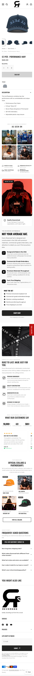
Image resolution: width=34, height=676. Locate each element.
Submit (16, 648)
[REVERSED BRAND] (17, 4)
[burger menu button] (3, 4)
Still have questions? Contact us (14, 542)
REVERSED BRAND (14, 670)
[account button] (27, 4)
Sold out (17, 75)
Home (3, 48)
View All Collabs (17, 520)
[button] (31, 4)
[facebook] (3, 625)
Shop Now (17, 313)
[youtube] (11, 625)
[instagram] (7, 625)
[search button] (7, 4)
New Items (11, 48)
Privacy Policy (6, 654)
